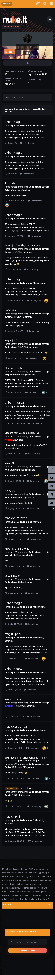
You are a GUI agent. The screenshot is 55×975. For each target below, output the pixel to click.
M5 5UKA (10, 463)
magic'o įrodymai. (16, 518)
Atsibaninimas (40, 125)
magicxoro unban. (17, 726)
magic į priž (12, 816)
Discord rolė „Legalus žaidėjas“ (22, 432)
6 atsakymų (32, 269)
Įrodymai (37, 522)
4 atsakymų (34, 717)
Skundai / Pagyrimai (24, 767)
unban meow (13, 668)
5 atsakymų (34, 566)
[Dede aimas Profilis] (27, 63)
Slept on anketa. (14, 368)
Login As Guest (27, 950)
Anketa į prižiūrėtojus (17, 548)
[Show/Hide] (49, 904)
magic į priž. (11, 340)
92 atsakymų (33, 454)
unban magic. (14, 279)
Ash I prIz (10, 183)
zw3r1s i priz (12, 310)
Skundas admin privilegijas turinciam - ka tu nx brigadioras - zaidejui (27, 759)
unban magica (14, 402)
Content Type (14, 97)
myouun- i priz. (13, 699)
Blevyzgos (18, 440)
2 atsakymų (33, 358)
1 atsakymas (28, 143)
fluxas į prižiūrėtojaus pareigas (22, 245)
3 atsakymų (35, 481)
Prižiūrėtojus (27, 788)
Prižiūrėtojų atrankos (19, 190)
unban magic (13, 122)
